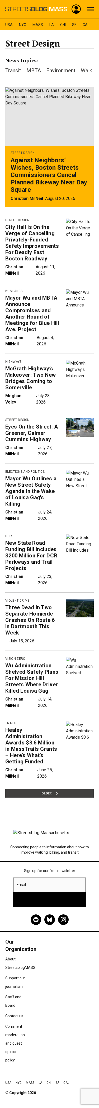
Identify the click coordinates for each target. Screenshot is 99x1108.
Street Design (23, 152)
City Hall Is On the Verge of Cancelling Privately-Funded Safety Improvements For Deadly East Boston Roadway (32, 243)
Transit (13, 70)
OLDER (46, 793)
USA (9, 25)
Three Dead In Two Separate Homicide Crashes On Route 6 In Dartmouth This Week (30, 620)
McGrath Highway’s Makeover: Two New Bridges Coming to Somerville (30, 378)
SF (74, 25)
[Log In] (76, 9)
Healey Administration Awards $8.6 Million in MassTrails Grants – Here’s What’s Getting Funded (31, 746)
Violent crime (17, 600)
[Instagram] (63, 919)
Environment (61, 70)
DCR (8, 536)
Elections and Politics (25, 471)
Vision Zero (15, 658)
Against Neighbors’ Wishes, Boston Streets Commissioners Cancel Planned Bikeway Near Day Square (49, 175)
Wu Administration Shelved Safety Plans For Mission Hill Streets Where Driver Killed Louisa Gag (31, 678)
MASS (37, 25)
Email (21, 885)
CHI (63, 25)
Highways (13, 361)
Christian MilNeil (27, 198)
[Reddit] (36, 919)
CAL (86, 25)
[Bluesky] (49, 919)
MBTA (33, 70)
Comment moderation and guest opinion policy (15, 1043)
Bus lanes (13, 291)
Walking (90, 70)
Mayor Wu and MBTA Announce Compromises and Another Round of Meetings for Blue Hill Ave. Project (32, 314)
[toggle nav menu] (90, 9)
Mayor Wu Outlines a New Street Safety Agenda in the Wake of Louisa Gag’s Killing (30, 491)
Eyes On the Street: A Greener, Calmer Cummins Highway (31, 433)
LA (51, 25)
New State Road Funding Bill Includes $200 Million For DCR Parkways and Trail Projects (31, 555)
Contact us (14, 1016)
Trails (10, 723)
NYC (22, 25)
